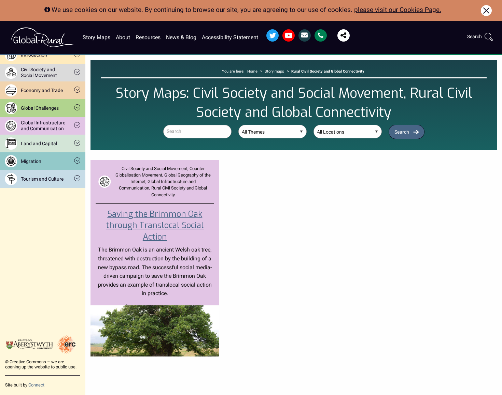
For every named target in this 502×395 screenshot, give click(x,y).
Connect (36, 385)
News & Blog (181, 37)
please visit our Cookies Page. (397, 10)
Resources (148, 37)
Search (401, 132)
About (123, 37)
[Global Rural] (42, 36)
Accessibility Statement (230, 37)
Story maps (274, 71)
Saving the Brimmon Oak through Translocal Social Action (155, 225)
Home (252, 71)
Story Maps (96, 37)
